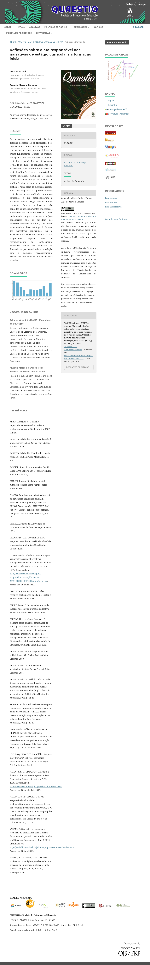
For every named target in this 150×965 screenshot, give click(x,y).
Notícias (98, 27)
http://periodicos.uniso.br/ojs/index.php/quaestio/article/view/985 (42, 847)
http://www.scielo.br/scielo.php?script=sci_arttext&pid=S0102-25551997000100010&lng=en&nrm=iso (28, 577)
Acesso (142, 4)
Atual (21, 27)
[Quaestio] (110, 148)
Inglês (111, 100)
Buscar (139, 27)
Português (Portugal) (118, 113)
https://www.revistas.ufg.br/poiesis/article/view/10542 (36, 786)
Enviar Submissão (117, 42)
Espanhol (112, 105)
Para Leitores (111, 198)
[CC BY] (88, 907)
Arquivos (34, 27)
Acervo (22, 42)
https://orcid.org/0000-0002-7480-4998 (24, 79)
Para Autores (111, 202)
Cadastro (130, 4)
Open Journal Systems (116, 219)
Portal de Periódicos (19, 33)
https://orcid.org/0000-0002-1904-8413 (24, 92)
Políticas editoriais (56, 27)
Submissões (80, 27)
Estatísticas (43, 33)
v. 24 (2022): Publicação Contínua (45, 42)
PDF (67, 126)
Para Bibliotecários (113, 206)
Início (13, 42)
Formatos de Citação (78, 367)
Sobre (8, 27)
